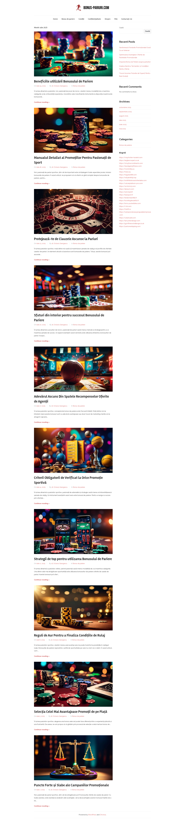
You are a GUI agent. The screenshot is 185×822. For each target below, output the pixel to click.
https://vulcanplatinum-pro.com (131, 183)
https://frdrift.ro (125, 209)
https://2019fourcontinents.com (131, 163)
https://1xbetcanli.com (127, 218)
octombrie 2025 (125, 107)
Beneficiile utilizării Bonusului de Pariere (63, 81)
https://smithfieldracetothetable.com (133, 180)
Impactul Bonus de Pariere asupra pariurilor (135, 62)
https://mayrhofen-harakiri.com (130, 157)
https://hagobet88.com (128, 175)
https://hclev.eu (125, 172)
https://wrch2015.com (127, 186)
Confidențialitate (94, 19)
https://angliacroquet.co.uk (129, 160)
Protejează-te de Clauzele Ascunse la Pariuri (66, 239)
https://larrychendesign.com (129, 221)
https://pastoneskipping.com (129, 226)
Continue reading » (42, 102)
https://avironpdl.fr (126, 192)
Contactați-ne (126, 19)
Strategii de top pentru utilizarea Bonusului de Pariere (73, 559)
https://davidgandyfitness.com (130, 166)
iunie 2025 (123, 124)
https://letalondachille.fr (128, 198)
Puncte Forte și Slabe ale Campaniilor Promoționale (71, 785)
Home (55, 19)
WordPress (92, 815)
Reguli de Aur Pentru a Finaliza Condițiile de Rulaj (69, 635)
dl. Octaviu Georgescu (60, 86)
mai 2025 (122, 129)
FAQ (115, 19)
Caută (121, 28)
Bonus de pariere (68, 19)
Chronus (103, 815)
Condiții (81, 19)
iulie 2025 (122, 120)
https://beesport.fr (126, 195)
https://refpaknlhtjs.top (127, 177)
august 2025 (123, 116)
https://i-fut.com (125, 206)
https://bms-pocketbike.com (130, 203)
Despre (107, 19)
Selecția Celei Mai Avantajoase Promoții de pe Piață (70, 712)
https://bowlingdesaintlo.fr (129, 200)
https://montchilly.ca (126, 169)
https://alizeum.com (126, 189)
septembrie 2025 (125, 112)
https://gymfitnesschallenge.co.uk (131, 223)
